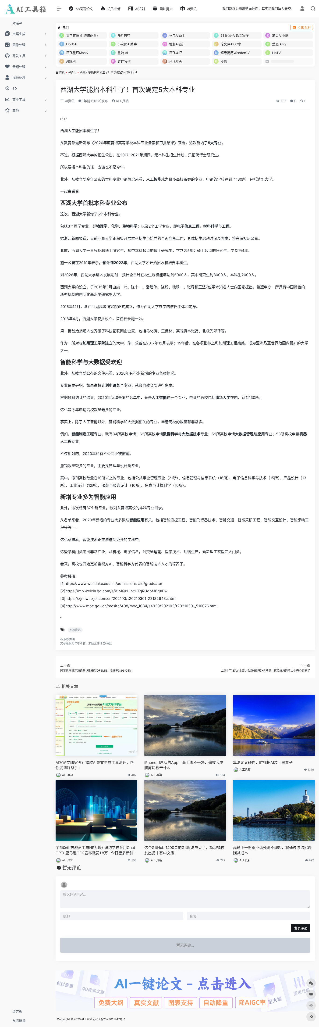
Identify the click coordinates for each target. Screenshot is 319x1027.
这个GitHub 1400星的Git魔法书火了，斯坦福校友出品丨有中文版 (184, 850)
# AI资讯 (75, 630)
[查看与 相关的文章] (62, 118)
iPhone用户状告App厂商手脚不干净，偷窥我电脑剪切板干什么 (183, 765)
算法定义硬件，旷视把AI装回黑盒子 (263, 762)
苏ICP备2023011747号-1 (109, 1019)
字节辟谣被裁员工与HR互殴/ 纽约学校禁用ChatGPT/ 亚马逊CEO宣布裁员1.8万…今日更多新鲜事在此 (96, 850)
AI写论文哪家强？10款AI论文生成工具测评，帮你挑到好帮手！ (95, 765)
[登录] (302, 9)
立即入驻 (304, 27)
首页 (62, 72)
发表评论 (300, 928)
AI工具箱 (122, 101)
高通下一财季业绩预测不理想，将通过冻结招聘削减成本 (272, 850)
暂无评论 (71, 868)
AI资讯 (72, 72)
